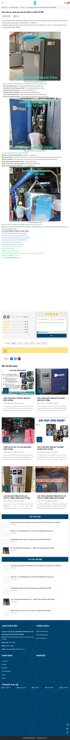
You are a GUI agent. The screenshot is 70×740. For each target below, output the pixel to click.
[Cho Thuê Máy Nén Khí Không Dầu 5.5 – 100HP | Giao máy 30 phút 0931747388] (6, 548)
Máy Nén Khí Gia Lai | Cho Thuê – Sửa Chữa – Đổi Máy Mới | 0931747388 (30, 610)
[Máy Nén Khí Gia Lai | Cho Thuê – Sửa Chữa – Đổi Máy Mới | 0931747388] (6, 611)
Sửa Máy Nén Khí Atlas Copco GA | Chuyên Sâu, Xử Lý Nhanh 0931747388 (30, 539)
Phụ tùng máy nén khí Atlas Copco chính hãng (16, 237)
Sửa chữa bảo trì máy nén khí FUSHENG (14, 240)
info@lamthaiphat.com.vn (13, 258)
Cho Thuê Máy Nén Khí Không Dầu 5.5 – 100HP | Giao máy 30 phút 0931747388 (32, 548)
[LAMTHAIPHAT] (35, 3)
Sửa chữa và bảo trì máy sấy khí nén (13, 244)
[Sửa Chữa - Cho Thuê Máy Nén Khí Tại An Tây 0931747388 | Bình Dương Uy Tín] (6, 531)
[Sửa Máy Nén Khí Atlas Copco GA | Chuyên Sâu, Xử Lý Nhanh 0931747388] (6, 539)
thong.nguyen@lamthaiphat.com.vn (15, 649)
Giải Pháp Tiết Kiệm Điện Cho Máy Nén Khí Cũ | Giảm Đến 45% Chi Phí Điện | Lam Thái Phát (35, 522)
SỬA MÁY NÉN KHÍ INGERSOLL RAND (14, 233)
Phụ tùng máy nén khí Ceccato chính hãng (14, 235)
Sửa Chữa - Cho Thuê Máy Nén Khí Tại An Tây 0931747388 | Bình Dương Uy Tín (32, 531)
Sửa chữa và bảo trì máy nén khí (11, 242)
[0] (67, 3)
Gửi (52, 335)
